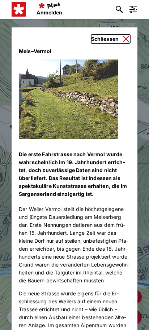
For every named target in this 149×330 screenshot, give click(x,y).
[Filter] (133, 9)
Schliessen (105, 39)
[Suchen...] (119, 9)
